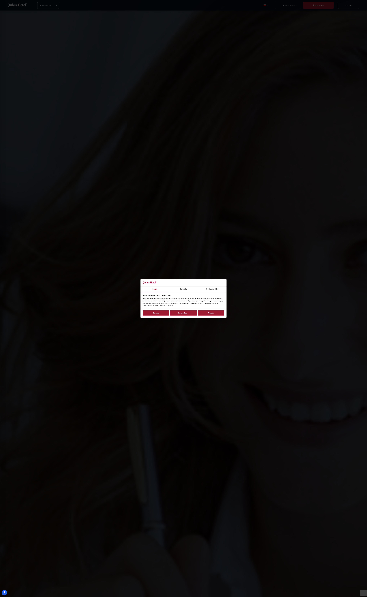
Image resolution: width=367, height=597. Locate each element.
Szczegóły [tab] (183, 289)
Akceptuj (211, 313)
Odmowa (156, 313)
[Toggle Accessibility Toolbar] (4, 593)
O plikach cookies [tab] (212, 289)
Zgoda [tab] (155, 289)
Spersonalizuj (182, 313)
